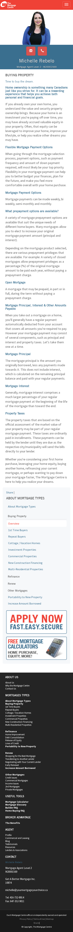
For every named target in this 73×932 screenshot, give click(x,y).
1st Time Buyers (18, 530)
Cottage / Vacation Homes (24, 543)
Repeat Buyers (17, 536)
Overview (13, 523)
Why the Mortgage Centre (17, 685)
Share (9, 492)
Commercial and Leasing (17, 838)
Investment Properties (22, 549)
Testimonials (11, 844)
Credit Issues (11, 777)
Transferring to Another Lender (19, 759)
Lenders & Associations (16, 850)
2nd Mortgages (12, 786)
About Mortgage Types (22, 506)
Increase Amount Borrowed (24, 603)
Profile (8, 835)
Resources (10, 847)
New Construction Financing (25, 563)
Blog (7, 841)
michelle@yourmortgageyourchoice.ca (26, 890)
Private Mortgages (14, 789)
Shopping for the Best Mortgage (20, 756)
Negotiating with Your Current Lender (23, 762)
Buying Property (17, 516)
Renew (12, 583)
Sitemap (50, 919)
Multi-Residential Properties (25, 569)
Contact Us (10, 688)
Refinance (14, 576)
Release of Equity (13, 740)
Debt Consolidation (14, 737)
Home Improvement (15, 734)
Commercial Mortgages (16, 780)
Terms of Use (39, 919)
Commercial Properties (22, 556)
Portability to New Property (25, 597)
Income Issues (12, 783)
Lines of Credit (12, 743)
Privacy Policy (26, 919)
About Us (9, 682)
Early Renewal (12, 765)
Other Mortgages (17, 590)
